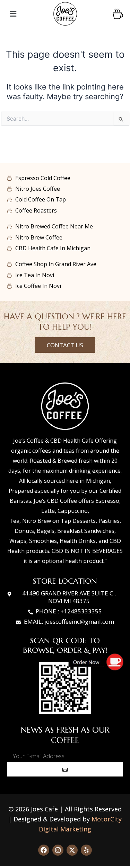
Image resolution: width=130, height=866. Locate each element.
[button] (26, 14)
